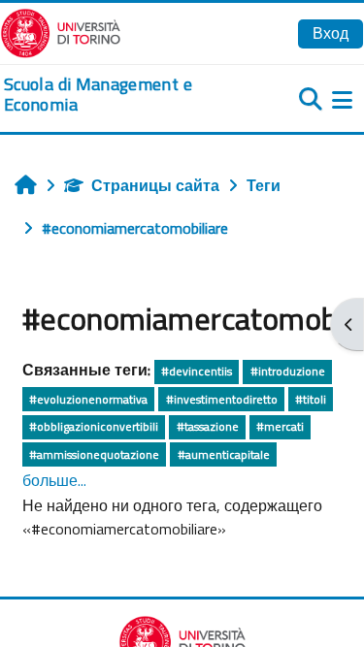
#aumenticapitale (224, 454)
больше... (54, 480)
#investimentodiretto (222, 399)
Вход (330, 33)
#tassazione (208, 426)
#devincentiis (196, 371)
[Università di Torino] (60, 31)
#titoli (310, 399)
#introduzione (287, 371)
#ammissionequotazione (94, 454)
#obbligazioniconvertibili (93, 426)
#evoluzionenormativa (88, 399)
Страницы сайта (155, 185)
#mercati (280, 426)
